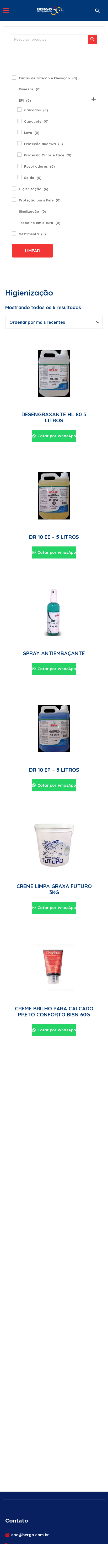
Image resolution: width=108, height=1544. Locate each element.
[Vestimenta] (14, 233)
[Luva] (19, 132)
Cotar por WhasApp (56, 435)
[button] (97, 11)
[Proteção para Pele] (14, 200)
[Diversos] (14, 89)
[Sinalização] (14, 211)
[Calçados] (19, 109)
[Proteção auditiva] (19, 143)
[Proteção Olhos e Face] (19, 154)
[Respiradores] (19, 166)
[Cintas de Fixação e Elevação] (14, 77)
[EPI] (14, 100)
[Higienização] (14, 188)
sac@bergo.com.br (30, 1534)
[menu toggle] (6, 10)
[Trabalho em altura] (14, 222)
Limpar (32, 250)
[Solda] (19, 177)
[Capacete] (19, 121)
